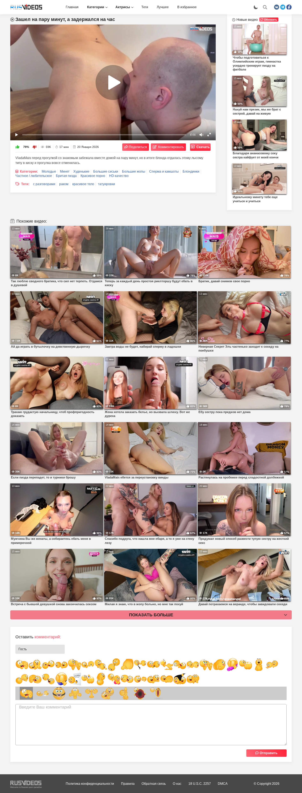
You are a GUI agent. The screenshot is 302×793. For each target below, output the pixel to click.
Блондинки (191, 171)
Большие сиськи (105, 171)
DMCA (223, 783)
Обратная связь (154, 783)
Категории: (29, 171)
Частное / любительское (33, 176)
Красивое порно (93, 176)
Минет (64, 171)
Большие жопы (133, 171)
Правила (128, 783)
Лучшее (163, 7)
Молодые (49, 171)
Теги (144, 7)
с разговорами (44, 184)
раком (63, 184)
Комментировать (171, 147)
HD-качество (119, 176)
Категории (95, 7)
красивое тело (83, 184)
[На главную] (24, 7)
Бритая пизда (66, 176)
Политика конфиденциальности (90, 783)
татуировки (106, 184)
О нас (177, 783)
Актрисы (122, 7)
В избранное (187, 7)
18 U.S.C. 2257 (199, 783)
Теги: (25, 184)
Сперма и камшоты (164, 171)
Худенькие (81, 171)
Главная (72, 7)
